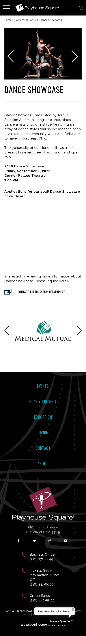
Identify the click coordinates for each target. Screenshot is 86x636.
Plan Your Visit (42, 396)
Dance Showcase (50, 20)
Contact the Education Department (41, 286)
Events (43, 381)
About (43, 458)
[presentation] (14, 210)
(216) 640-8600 (42, 595)
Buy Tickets (9, 245)
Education (43, 412)
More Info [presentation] (78, 246)
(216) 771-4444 (41, 554)
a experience (43, 619)
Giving (42, 427)
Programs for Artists (26, 20)
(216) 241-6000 (41, 579)
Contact (43, 443)
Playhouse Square (37, 8)
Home (7, 20)
